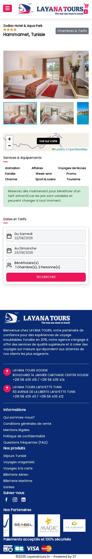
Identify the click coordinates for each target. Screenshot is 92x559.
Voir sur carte (48, 141)
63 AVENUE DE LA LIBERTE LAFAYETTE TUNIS (44, 391)
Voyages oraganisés (19, 462)
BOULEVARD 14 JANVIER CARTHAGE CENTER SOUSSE (51, 375)
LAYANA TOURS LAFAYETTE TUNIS (37, 387)
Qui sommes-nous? (19, 417)
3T (74, 556)
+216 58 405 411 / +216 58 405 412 (38, 396)
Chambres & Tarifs (72, 31)
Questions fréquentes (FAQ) (25, 442)
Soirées (9, 487)
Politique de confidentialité (24, 436)
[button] (84, 54)
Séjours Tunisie (14, 456)
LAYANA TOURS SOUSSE (30, 370)
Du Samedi (23, 234)
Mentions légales (16, 430)
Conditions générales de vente (27, 423)
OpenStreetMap (78, 149)
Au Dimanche (25, 248)
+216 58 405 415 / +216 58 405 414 (39, 379)
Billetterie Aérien (15, 474)
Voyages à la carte (18, 468)
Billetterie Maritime (17, 481)
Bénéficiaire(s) (27, 263)
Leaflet (59, 149)
